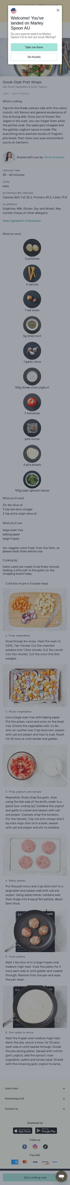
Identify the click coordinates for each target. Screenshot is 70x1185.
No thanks (34, 56)
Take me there (34, 47)
